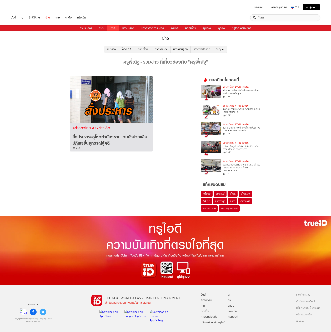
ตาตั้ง (68, 18)
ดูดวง (221, 28)
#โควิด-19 (245, 194)
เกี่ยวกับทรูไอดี (303, 295)
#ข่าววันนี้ (220, 194)
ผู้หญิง (207, 28)
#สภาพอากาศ (209, 208)
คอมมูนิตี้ (233, 317)
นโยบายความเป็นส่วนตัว (308, 308)
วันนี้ (13, 18)
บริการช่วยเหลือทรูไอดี (213, 322)
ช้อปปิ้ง (205, 311)
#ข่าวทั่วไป (245, 201)
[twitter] (42, 312)
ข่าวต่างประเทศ (201, 49)
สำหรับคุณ (86, 28)
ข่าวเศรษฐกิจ (180, 49)
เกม (58, 18)
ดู (22, 18)
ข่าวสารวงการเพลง (153, 28)
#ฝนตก (206, 201)
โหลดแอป (258, 7)
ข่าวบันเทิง (128, 28)
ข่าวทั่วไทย (142, 49)
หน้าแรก (111, 49)
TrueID (21, 7)
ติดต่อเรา (300, 321)
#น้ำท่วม (206, 194)
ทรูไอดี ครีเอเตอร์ (241, 28)
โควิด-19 (126, 49)
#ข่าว (232, 201)
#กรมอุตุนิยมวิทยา (229, 208)
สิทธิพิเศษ (34, 18)
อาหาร (174, 28)
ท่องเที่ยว (190, 28)
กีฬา (101, 28)
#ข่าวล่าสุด (220, 201)
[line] (23, 312)
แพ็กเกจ (232, 311)
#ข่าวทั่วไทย (82, 128)
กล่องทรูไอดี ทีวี (279, 7)
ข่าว (113, 28)
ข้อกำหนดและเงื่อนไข (306, 301)
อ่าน (48, 18)
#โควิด (232, 194)
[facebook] (33, 312)
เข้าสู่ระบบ (311, 7)
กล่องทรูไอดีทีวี (209, 317)
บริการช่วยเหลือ (304, 314)
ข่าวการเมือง (161, 49)
